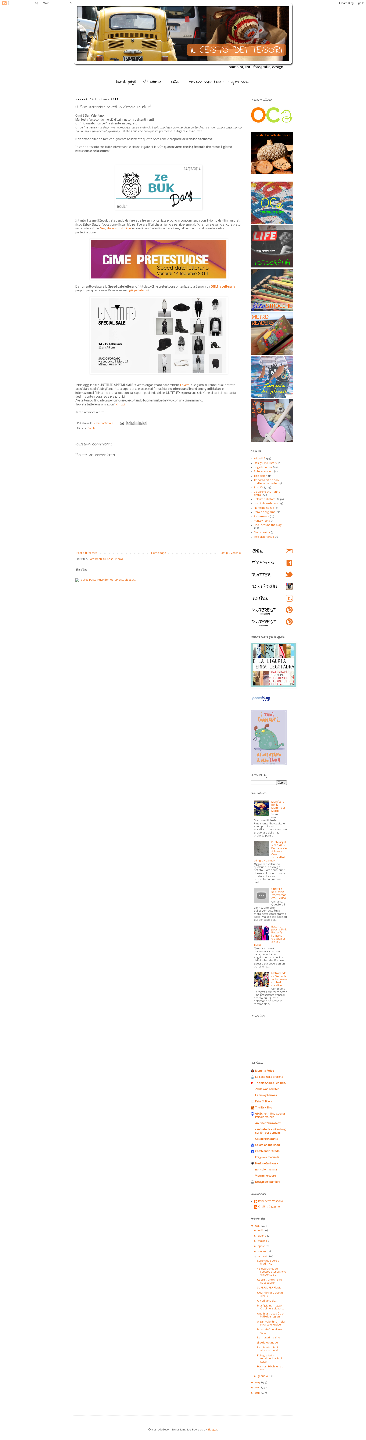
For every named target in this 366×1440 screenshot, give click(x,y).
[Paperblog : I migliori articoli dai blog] (261, 701)
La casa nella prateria (269, 1077)
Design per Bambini (267, 1182)
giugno (262, 1236)
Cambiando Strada (267, 1151)
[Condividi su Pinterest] (145, 423)
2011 (257, 1393)
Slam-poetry (262, 532)
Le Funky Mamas (266, 1095)
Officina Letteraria (223, 286)
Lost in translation (266, 503)
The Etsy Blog (263, 1107)
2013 (258, 1382)
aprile (261, 1246)
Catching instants (266, 1139)
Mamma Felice (264, 1070)
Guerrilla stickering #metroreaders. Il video (279, 894)
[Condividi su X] (136, 423)
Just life (258, 487)
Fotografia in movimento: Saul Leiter (269, 1358)
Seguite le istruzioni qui (116, 228)
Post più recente (86, 553)
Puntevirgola (262, 521)
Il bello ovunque (267, 1342)
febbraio (263, 1256)
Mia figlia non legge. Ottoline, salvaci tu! (271, 1307)
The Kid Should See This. (270, 1083)
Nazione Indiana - (266, 1163)
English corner (263, 467)
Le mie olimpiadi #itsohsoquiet (267, 1349)
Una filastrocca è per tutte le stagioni (270, 1315)
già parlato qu (138, 290)
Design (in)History (265, 463)
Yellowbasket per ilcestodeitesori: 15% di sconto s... (271, 1272)
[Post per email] (121, 423)
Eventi (91, 428)
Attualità (259, 458)
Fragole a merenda (267, 1157)
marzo (262, 1251)
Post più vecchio (230, 553)
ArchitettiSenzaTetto (268, 1123)
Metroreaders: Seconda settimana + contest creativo (279, 979)
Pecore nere (261, 516)
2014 (258, 1226)
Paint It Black (263, 1101)
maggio (263, 1241)
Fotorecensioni (263, 471)
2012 (258, 1387)
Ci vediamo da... (267, 1300)
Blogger (212, 1429)
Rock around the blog (267, 525)
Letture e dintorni (265, 499)
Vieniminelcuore (265, 1175)
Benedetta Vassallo (103, 423)
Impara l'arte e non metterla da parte (266, 482)
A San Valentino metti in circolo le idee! (271, 1323)
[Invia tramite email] (128, 423)
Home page (158, 553)
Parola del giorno (265, 512)
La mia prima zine (268, 1337)
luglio (261, 1230)
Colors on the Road (267, 1145)
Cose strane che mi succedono (269, 1281)
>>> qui (120, 404)
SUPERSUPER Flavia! (270, 1287)
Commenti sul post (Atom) (106, 559)
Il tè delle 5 (260, 476)
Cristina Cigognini (269, 1206)
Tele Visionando (264, 537)
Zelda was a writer (267, 1089)
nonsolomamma (266, 1169)
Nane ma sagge (264, 508)
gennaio (263, 1376)
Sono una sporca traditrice (268, 1262)
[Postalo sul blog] (132, 423)
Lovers (184, 385)
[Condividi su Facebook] (141, 423)
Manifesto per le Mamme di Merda (278, 806)
